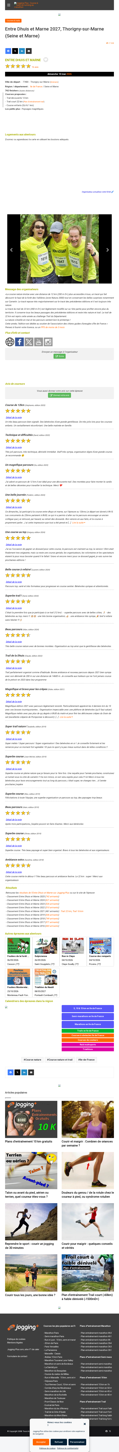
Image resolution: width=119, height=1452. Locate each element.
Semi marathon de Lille (55, 1391)
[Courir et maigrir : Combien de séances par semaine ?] (88, 1119)
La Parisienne (51, 1350)
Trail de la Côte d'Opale (55, 1412)
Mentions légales (15, 1342)
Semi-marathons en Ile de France (88, 1016)
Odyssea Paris (51, 1381)
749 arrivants (52, 918)
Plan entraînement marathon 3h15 (97, 1350)
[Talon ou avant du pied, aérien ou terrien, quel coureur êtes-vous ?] (31, 1170)
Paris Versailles (52, 1346)
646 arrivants (52, 915)
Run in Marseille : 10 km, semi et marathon (64, 1377)
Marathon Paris (52, 1333)
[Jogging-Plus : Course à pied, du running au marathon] (28, 5)
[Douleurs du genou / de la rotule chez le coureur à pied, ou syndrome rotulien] (88, 1170)
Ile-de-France (87, 1059)
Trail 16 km (77, 911)
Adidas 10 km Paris (53, 1357)
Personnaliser (77, 1442)
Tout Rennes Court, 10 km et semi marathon (65, 1384)
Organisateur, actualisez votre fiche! (96, 192)
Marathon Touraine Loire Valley (59, 1360)
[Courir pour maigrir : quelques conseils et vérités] (88, 1221)
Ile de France (36, 86)
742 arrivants (52, 896)
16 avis (35, 67)
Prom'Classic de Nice (54, 1402)
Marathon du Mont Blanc (56, 1415)
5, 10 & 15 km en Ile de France (88, 1008)
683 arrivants (52, 926)
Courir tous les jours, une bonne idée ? (30, 1295)
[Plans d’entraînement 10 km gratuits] (31, 1119)
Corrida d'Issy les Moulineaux (58, 1388)
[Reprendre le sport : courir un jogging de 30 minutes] (31, 1221)
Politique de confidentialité (67, 1448)
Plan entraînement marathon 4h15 (97, 1336)
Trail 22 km (66, 911)
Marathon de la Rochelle (56, 1395)
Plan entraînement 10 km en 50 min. (97, 1388)
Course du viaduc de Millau (57, 1374)
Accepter (41, 1442)
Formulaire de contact (17, 1356)
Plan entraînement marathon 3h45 (97, 1343)
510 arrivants (52, 907)
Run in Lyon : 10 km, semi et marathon (62, 1340)
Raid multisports (88, 1044)
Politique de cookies (47, 1448)
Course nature (33, 1059)
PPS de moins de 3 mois (52, 327)
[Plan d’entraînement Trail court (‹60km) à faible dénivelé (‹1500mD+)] (88, 1272)
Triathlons (88, 1049)
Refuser (59, 1442)
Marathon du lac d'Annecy (56, 1408)
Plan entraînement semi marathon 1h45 (99, 1367)
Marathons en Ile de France (88, 1024)
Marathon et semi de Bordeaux (59, 1364)
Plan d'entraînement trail (34, 102)
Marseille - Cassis (53, 1353)
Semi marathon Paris (54, 1336)
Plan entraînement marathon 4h (95, 1340)
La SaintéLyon (51, 1367)
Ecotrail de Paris (52, 1405)
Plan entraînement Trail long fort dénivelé (100, 1419)
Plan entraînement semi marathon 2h (98, 1364)
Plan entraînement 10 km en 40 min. (97, 1395)
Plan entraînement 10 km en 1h (95, 1384)
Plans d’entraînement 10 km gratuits (28, 1141)
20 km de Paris (51, 1343)
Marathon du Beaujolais (55, 1371)
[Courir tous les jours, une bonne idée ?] (31, 1273)
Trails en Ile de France (88, 1031)
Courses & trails (13, 21)
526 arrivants (52, 904)
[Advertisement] (59, 121)
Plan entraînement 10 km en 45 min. (97, 1391)
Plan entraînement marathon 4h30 (97, 1333)
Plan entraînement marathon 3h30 (97, 1346)
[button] (84, 1424)
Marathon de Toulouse (55, 1398)
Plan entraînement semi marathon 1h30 (99, 1371)
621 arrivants (52, 900)
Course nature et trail (60, 1059)
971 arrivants (52, 922)
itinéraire (54, 82)
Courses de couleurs (88, 1040)
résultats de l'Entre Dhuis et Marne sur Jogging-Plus (44, 892)
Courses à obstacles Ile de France (88, 1035)
